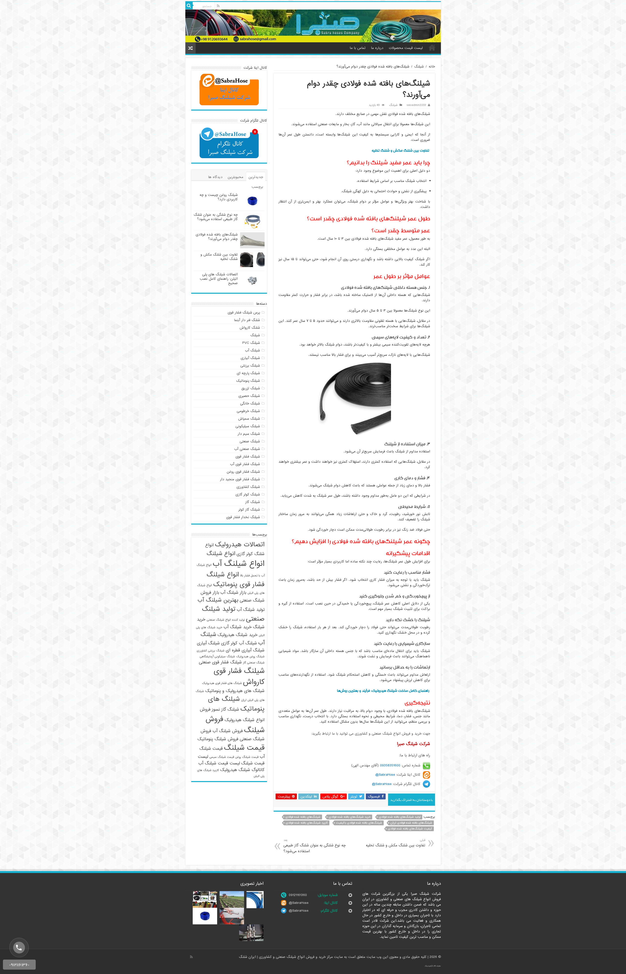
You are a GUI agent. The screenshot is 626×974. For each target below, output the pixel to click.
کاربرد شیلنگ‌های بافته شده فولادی (307, 823)
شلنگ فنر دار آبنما (247, 320)
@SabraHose (298, 903)
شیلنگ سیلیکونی (247, 426)
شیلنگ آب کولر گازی (239, 643)
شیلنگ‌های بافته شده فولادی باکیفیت (359, 823)
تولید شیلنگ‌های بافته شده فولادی (400, 817)
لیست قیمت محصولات (406, 48)
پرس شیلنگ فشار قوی (244, 312)
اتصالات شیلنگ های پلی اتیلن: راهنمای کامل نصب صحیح (219, 279)
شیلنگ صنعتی (250, 441)
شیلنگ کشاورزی (248, 487)
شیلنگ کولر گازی (247, 494)
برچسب (257, 187)
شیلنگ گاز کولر (249, 509)
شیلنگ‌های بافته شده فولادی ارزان (411, 823)
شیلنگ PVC (251, 343)
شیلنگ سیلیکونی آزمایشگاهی (217, 656)
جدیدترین (255, 177)
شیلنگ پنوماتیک (248, 380)
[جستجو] (189, 5)
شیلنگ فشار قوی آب (245, 464)
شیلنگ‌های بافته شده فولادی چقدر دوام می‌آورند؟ (217, 237)
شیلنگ (419, 66)
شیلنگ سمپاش (249, 418)
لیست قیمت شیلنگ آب (219, 763)
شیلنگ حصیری (249, 396)
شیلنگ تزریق (250, 388)
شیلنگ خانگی (250, 403)
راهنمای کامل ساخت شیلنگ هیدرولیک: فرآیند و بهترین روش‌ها (383, 691)
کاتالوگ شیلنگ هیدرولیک (242, 770)
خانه (432, 47)
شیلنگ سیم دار (249, 434)
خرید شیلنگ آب (238, 627)
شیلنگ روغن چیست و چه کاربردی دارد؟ (219, 197)
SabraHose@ (385, 774)
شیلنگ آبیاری (250, 358)
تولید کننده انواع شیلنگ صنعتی (226, 620)
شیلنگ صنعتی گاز (254, 663)
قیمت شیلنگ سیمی (221, 757)
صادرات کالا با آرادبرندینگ (433, 966)
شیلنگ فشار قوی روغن (243, 471)
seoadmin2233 (416, 105)
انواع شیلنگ (221, 553)
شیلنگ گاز (252, 502)
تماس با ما (358, 48)
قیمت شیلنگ (244, 747)
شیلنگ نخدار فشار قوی (243, 517)
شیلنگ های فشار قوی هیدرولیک (222, 683)
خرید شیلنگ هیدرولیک (237, 635)
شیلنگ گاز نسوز (225, 709)
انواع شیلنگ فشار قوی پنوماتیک (236, 579)
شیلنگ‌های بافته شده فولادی (302, 817)
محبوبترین (235, 177)
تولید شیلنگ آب (251, 609)
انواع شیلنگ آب (239, 564)
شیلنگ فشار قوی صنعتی (220, 662)
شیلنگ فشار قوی (247, 456)
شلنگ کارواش (250, 327)
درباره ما (377, 48)
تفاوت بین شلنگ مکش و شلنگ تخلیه (400, 150)
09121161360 (298, 895)
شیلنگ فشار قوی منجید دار (240, 479)
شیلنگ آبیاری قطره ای (245, 650)
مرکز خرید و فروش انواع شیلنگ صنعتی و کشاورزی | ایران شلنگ (286, 957)
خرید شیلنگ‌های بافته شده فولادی (349, 817)
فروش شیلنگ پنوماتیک (217, 739)
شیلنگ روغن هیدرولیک (250, 656)
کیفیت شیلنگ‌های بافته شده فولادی (410, 829)
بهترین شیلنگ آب (218, 600)
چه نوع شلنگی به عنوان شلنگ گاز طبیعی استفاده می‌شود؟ (314, 846)
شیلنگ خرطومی (248, 411)
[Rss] (218, 6)
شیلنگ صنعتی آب (247, 449)
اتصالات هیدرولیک (240, 544)
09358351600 (390, 765)
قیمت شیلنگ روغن (246, 757)
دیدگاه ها (215, 177)
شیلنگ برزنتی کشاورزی (210, 651)
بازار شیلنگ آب (233, 592)
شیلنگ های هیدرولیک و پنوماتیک (235, 691)
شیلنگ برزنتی (250, 365)
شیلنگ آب (252, 350)
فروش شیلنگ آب (227, 731)
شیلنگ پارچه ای (248, 373)
